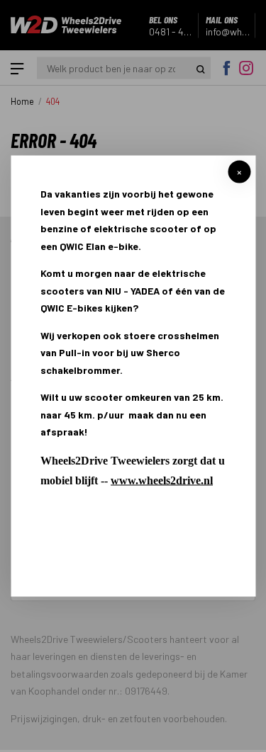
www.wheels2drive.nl (162, 480)
